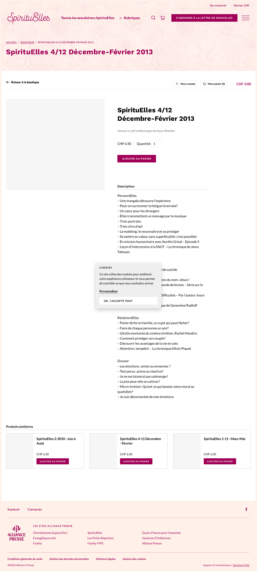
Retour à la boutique (25, 82)
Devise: (241, 5)
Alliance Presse (152, 543)
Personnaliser (108, 291)
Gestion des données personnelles (69, 558)
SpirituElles (94, 532)
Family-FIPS (95, 543)
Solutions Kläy (241, 565)
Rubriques (131, 18)
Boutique (27, 42)
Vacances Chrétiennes (156, 538)
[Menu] (245, 18)
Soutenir (14, 509)
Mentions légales (106, 558)
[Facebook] (246, 509)
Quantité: (144, 143)
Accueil (11, 42)
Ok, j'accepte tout (118, 300)
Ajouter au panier (136, 158)
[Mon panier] (162, 18)
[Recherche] (153, 18)
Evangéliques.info (44, 538)
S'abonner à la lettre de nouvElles (204, 17)
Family (37, 543)
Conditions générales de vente (25, 558)
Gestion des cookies (134, 558)
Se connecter (218, 5)
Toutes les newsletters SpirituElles (87, 18)
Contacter (35, 509)
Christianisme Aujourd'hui (50, 532)
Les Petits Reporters (100, 538)
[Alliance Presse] (17, 541)
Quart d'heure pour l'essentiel (161, 532)
